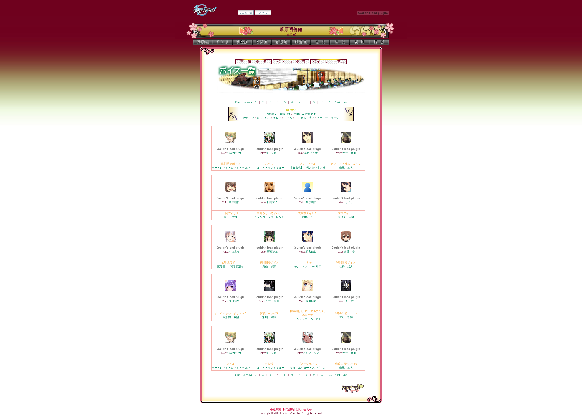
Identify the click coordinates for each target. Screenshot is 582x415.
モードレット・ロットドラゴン (231, 167)
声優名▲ (299, 114)
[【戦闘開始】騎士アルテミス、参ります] (307, 290)
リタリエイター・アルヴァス (307, 367)
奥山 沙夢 (269, 266)
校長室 (261, 42)
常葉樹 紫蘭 (231, 317)
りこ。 (349, 202)
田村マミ (272, 202)
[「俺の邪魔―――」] (346, 290)
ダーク (335, 117)
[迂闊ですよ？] (230, 191)
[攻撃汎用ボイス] (230, 241)
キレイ (277, 117)
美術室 (281, 42)
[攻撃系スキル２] (307, 191)
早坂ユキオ (311, 152)
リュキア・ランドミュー (269, 167)
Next (337, 102)
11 (330, 102)
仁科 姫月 (346, 266)
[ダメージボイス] (307, 342)
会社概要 (275, 409)
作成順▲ (271, 114)
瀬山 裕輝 (269, 317)
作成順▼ (285, 114)
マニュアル (246, 12)
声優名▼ (310, 114)
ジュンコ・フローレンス (269, 217)
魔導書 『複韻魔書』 (230, 266)
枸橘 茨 (307, 217)
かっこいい (264, 117)
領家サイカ (234, 152)
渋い (311, 117)
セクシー (322, 117)
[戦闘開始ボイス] (230, 142)
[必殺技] (269, 342)
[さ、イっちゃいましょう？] (230, 290)
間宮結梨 (311, 251)
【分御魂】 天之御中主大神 (307, 167)
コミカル (300, 117)
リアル (288, 117)
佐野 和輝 (346, 317)
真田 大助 (231, 217)
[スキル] (269, 142)
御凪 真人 (346, 167)
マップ (263, 12)
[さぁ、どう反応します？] (346, 142)
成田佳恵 (234, 301)
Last (345, 102)
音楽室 (301, 42)
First (237, 102)
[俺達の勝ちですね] (346, 342)
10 (322, 102)
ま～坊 (349, 301)
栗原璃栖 (234, 202)
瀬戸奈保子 (272, 152)
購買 (379, 42)
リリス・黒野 (346, 217)
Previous (247, 102)
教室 (359, 42)
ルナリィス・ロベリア (307, 266)
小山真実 (234, 251)
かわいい (248, 117)
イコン (222, 42)
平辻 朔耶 (349, 152)
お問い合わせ (304, 409)
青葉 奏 (349, 251)
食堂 (320, 42)
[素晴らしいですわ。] (269, 191)
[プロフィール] (307, 142)
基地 (340, 42)
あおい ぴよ (311, 352)
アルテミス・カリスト (307, 319)
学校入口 (242, 42)
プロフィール (203, 42)
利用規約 (288, 409)
